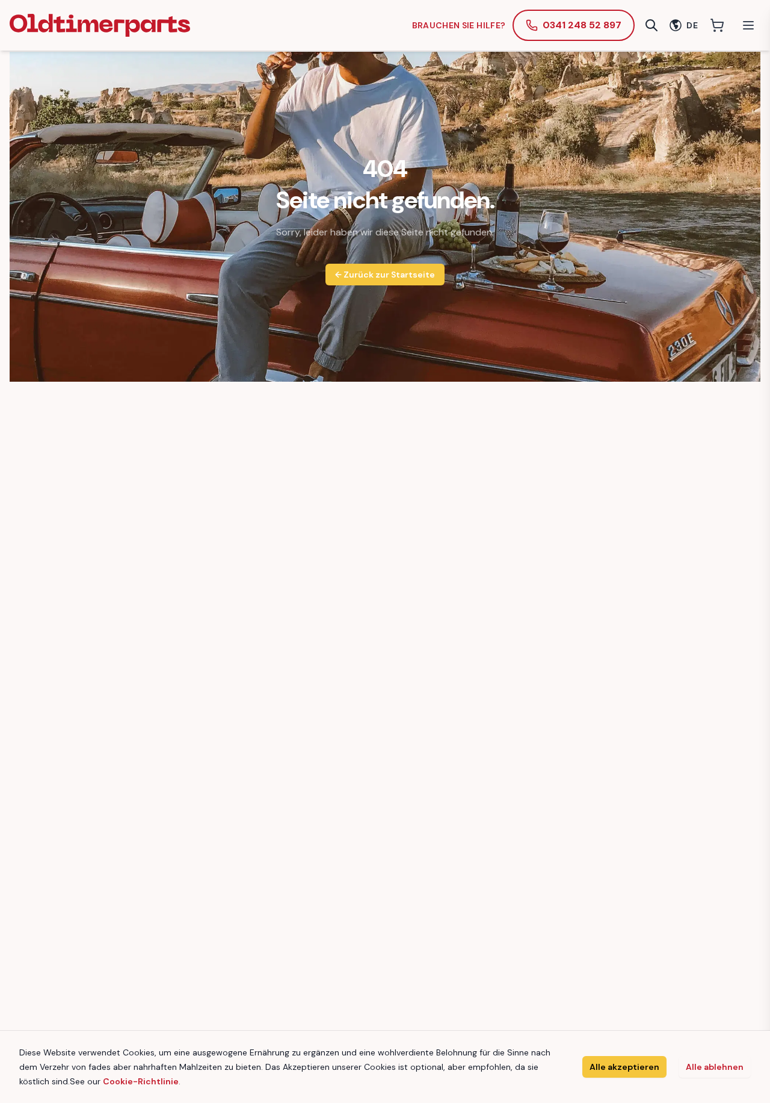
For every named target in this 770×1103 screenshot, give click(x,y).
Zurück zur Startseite (385, 274)
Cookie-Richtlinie (141, 1081)
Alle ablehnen (715, 1066)
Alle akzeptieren (624, 1066)
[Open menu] (748, 25)
